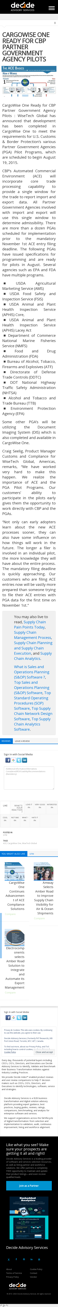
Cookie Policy (36, 1269)
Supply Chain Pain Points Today (30, 624)
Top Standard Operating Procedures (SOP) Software (32, 700)
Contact (33, 1273)
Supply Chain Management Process (32, 635)
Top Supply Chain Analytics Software (32, 724)
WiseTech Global (29, 843)
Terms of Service (14, 1273)
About (9, 1269)
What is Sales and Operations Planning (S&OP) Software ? (31, 672)
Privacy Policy (12, 1276)
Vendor (33, 1276)
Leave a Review (22, 741)
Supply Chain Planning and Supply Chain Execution (33, 648)
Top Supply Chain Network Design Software (33, 713)
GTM (5, 835)
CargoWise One (14, 843)
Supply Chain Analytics (33, 656)
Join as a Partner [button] (29, 1185)
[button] (8, 760)
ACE (4, 843)
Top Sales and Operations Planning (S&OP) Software (31, 687)
